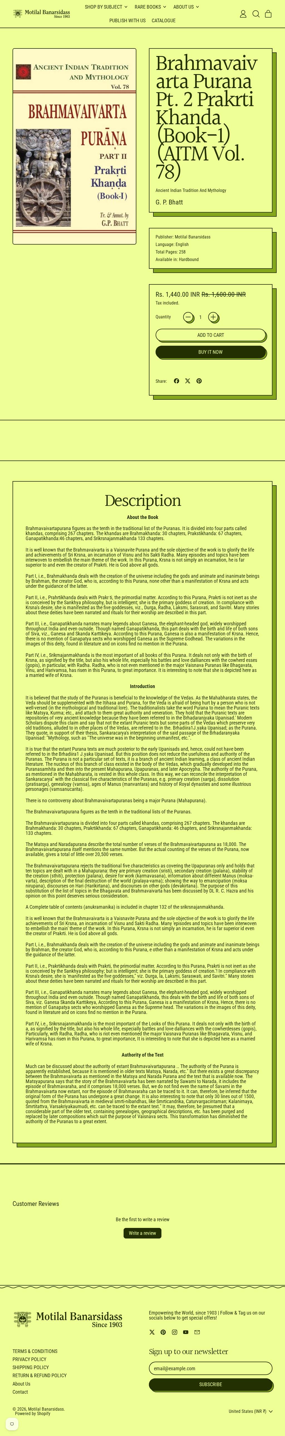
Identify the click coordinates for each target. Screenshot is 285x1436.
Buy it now (210, 352)
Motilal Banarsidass (46, 1409)
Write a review (142, 1233)
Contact (20, 1392)
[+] (213, 317)
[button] (255, 13)
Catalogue (164, 20)
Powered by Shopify (32, 1413)
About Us (21, 1384)
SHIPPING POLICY (31, 1367)
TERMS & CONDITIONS (35, 1351)
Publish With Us (127, 20)
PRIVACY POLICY (29, 1359)
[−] (188, 317)
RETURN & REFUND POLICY (40, 1375)
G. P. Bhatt (169, 202)
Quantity (163, 317)
